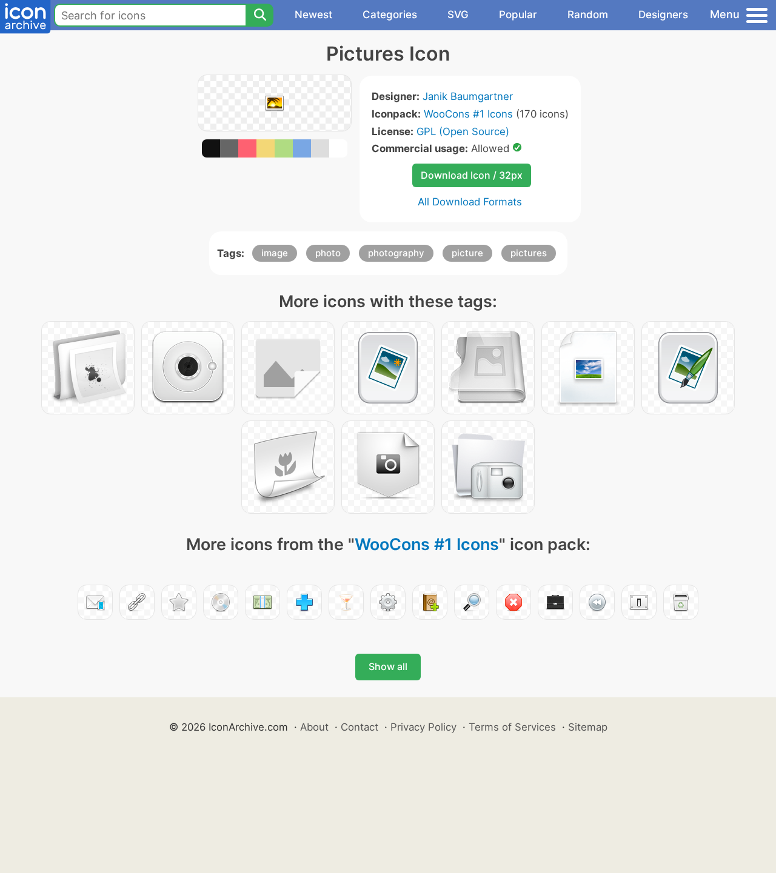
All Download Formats (470, 202)
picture (467, 253)
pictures (528, 253)
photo (328, 253)
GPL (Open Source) (462, 131)
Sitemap (587, 727)
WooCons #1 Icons (468, 114)
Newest (313, 14)
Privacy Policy (423, 727)
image (274, 253)
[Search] (259, 15)
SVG (458, 14)
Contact (359, 727)
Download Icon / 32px (472, 175)
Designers (663, 14)
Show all (388, 666)
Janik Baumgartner (468, 96)
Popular (518, 14)
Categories (390, 14)
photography (396, 253)
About (314, 727)
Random (587, 14)
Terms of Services (512, 727)
